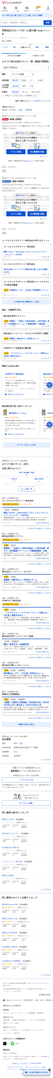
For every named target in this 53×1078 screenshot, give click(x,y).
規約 (43, 1067)
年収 (37, 47)
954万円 (23, 869)
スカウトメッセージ (9, 1013)
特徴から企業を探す (19, 1020)
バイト (31, 80)
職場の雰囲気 (16, 119)
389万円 (23, 926)
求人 (15, 47)
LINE (17, 1043)
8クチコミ (25, 38)
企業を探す (4, 11)
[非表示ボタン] (49, 1070)
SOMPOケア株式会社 (14, 374)
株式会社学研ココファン (13, 536)
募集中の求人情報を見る (16, 394)
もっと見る (45, 760)
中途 (31, 86)
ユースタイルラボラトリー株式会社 (18, 501)
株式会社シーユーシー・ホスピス (17, 572)
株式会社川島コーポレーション (16, 665)
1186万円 (24, 827)
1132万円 (24, 841)
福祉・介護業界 (6, 41)
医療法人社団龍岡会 (11, 694)
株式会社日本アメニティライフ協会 (18, 636)
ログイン (29, 161)
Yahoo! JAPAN (36, 1063)
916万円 (23, 883)
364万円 (23, 954)
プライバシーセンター (32, 1067)
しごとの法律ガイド (26, 1030)
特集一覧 (27, 11)
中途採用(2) (37, 101)
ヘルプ (44, 157)
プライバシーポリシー (15, 1067)
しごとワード (7, 1033)
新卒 (24, 86)
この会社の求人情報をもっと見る (38, 528)
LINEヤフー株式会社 (10, 1053)
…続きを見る (13, 385)
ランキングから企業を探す (37, 1020)
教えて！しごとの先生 (10, 1030)
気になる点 (36, 92)
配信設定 (40, 1013)
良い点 (24, 92)
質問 (47, 47)
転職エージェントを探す (11, 1023)
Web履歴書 (31, 1013)
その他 (40, 80)
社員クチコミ (26, 46)
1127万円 (24, 855)
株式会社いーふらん (18, 413)
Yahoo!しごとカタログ (13, 1000)
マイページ (48, 11)
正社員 (23, 80)
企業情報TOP (28, 1000)
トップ (5, 47)
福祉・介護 (18, 743)
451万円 (23, 968)
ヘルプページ (41, 983)
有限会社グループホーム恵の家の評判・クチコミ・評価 (19, 116)
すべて (15, 80)
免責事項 (23, 1069)
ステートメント (12, 1069)
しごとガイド (39, 1030)
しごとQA (16, 11)
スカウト (37, 11)
